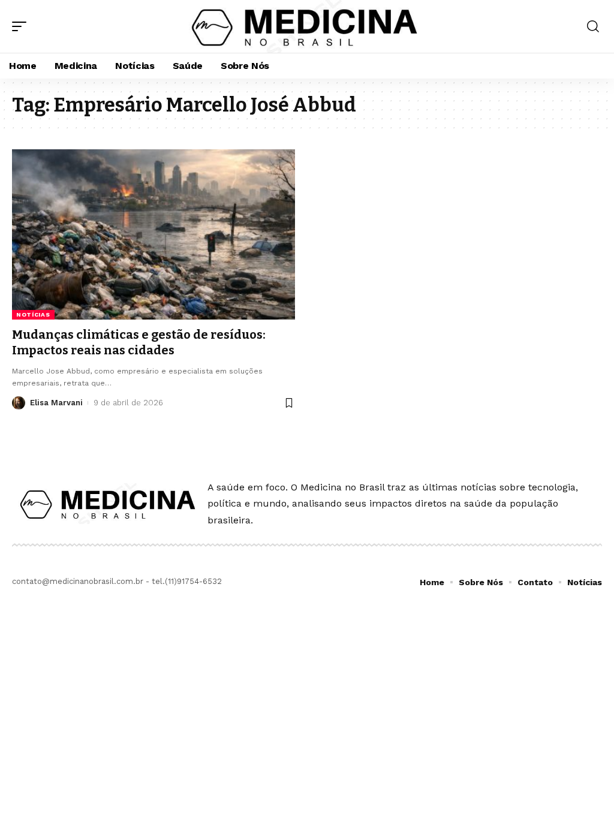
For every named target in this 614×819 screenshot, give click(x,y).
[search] (593, 26)
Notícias (33, 314)
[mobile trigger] (22, 26)
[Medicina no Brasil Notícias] (307, 26)
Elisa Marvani (56, 402)
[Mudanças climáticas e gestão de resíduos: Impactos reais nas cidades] (153, 234)
